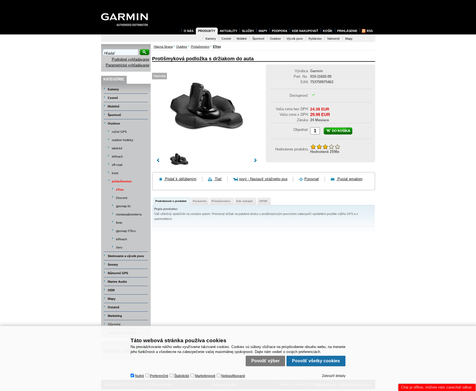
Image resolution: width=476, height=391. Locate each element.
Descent (121, 197)
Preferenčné (159, 376)
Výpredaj (114, 324)
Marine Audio (117, 281)
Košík (327, 31)
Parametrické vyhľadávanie (127, 65)
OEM (111, 290)
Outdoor (114, 123)
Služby (248, 31)
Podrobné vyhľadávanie (130, 59)
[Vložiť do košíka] (338, 130)
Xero (119, 247)
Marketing (115, 315)
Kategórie (113, 79)
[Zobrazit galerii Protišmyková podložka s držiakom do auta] (206, 146)
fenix (119, 222)
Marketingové (205, 376)
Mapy (111, 298)
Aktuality (228, 31)
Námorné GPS (118, 273)
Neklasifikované (233, 376)
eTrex (120, 189)
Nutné (139, 376)
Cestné (113, 97)
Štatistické (181, 376)
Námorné (333, 38)
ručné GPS (119, 131)
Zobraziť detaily (333, 376)
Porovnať (311, 179)
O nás (188, 31)
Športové (114, 115)
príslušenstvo (122, 181)
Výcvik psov (294, 38)
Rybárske (315, 38)
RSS (370, 31)
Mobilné (113, 106)
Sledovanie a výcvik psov (126, 256)
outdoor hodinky (122, 140)
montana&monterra (129, 214)
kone (115, 173)
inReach (117, 156)
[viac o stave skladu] (313, 95)
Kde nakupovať (305, 31)
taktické (117, 148)
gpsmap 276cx (126, 231)
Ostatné (113, 307)
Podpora (279, 31)
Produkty (206, 31)
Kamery (113, 89)
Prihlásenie (347, 31)
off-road (117, 164)
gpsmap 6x (123, 206)
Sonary (113, 264)
